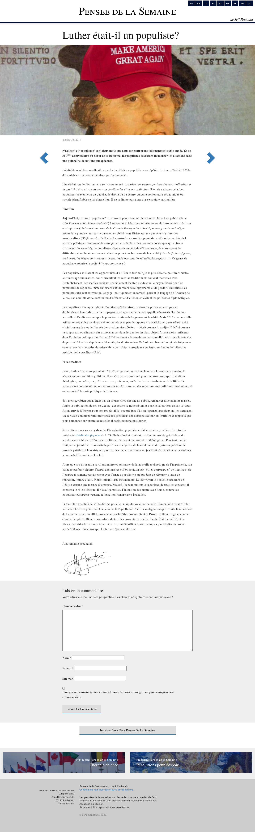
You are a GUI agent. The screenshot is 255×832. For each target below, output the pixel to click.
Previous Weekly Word (212, 143)
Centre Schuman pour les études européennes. (106, 789)
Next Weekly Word (43, 143)
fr (198, 3)
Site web (67, 678)
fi (213, 3)
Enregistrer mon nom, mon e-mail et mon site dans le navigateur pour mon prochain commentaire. (118, 694)
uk (227, 3)
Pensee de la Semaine (127, 10)
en (191, 3)
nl (249, 3)
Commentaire (72, 606)
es (235, 3)
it (206, 3)
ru (220, 3)
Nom (66, 658)
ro (242, 3)
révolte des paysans (87, 435)
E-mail (68, 668)
